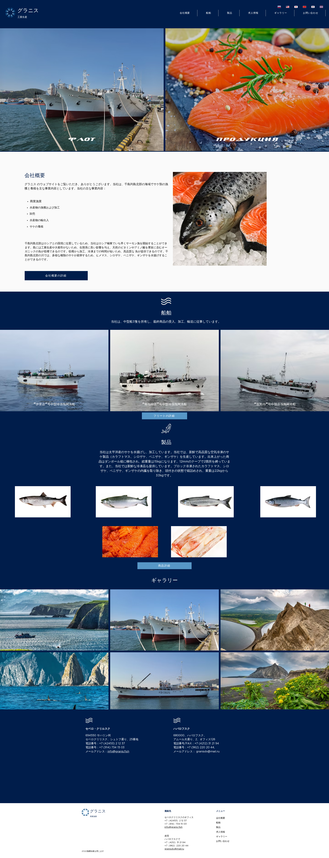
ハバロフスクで (172, 839)
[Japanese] (296, 7)
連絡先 (167, 811)
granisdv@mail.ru (208, 751)
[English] (287, 7)
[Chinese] (304, 7)
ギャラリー (221, 837)
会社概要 (220, 818)
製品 (218, 827)
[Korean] (313, 7)
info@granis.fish (118, 751)
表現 (166, 836)
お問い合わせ (222, 841)
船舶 (218, 823)
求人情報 (220, 832)
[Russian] (279, 7)
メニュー (220, 811)
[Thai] (321, 7)
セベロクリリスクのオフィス (178, 817)
